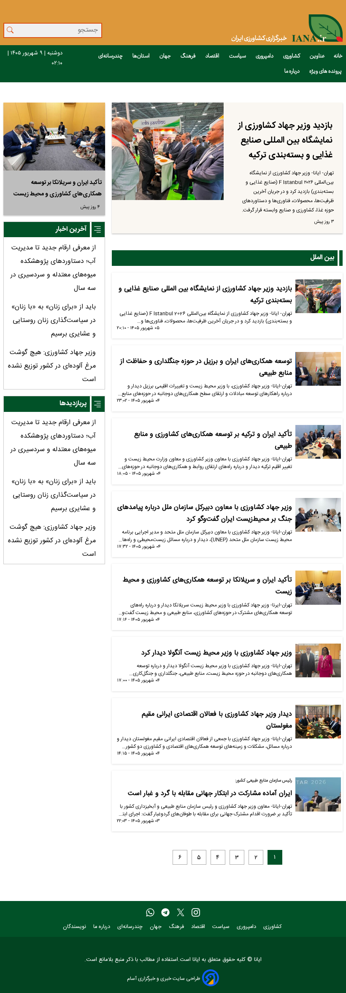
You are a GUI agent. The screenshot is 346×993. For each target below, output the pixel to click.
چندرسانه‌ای (111, 56)
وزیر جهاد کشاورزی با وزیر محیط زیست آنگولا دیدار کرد (216, 653)
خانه (338, 56)
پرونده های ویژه (326, 71)
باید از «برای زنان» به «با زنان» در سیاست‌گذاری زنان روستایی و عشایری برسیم (53, 320)
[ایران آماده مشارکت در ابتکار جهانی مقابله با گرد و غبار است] (318, 797)
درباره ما (292, 71)
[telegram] (165, 913)
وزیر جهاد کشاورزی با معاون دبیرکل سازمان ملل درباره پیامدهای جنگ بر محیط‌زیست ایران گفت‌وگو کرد (204, 513)
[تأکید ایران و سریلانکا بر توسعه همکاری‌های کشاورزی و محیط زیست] (318, 591)
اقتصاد (212, 56)
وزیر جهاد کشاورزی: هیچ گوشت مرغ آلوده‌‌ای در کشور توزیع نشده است (52, 366)
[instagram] (196, 913)
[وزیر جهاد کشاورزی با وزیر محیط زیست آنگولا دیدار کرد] (318, 664)
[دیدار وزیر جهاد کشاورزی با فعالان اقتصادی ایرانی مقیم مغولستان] (318, 725)
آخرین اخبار (71, 229)
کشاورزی (292, 56)
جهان (165, 56)
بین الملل (322, 257)
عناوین (317, 56)
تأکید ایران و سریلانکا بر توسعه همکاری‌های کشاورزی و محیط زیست (58, 188)
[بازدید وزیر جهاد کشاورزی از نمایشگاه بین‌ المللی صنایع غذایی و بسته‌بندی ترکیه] (168, 151)
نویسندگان (75, 927)
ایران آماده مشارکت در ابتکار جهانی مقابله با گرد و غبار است (210, 793)
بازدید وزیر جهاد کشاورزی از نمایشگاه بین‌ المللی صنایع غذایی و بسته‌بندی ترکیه (285, 140)
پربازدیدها (72, 403)
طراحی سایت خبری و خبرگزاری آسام (163, 978)
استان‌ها (141, 56)
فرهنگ (189, 56)
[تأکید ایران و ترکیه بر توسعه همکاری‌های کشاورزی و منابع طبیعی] (318, 445)
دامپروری (265, 56)
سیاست (238, 56)
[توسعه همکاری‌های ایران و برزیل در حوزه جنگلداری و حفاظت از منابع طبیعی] (318, 372)
